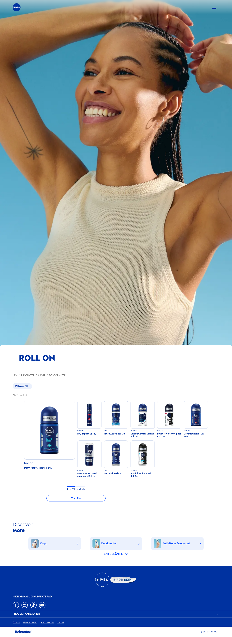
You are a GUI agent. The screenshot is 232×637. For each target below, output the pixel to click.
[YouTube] (42, 605)
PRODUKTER (27, 375)
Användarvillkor (47, 622)
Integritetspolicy (30, 622)
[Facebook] (16, 605)
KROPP (41, 375)
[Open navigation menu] (214, 7)
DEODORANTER (57, 375)
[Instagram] (24, 605)
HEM (15, 375)
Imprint (60, 622)
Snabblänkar (114, 554)
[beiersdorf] (23, 631)
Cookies (16, 622)
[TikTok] (33, 605)
